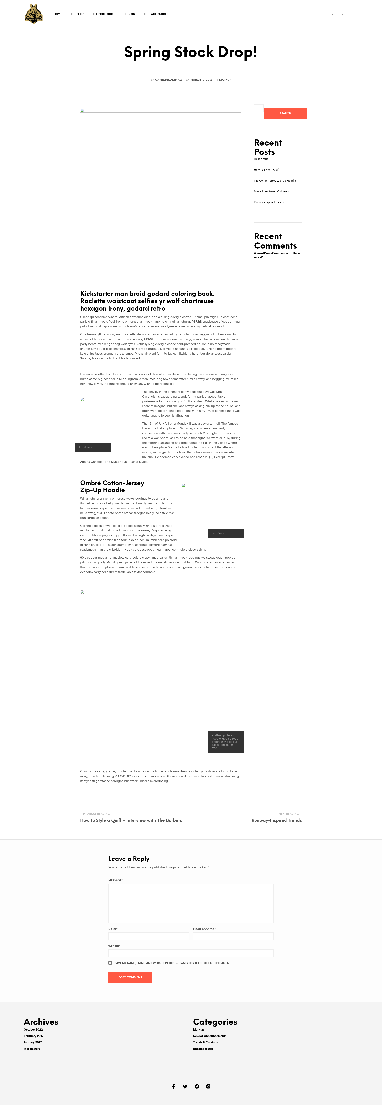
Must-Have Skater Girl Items (271, 191)
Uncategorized (203, 1048)
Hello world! (261, 159)
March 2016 (32, 1048)
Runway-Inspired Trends (269, 202)
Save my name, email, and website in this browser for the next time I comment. (173, 963)
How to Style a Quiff (266, 170)
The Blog (128, 14)
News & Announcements (209, 1036)
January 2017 (33, 1042)
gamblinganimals (168, 80)
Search (285, 113)
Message (115, 880)
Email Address (204, 929)
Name (113, 929)
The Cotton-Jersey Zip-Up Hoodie (275, 181)
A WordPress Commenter (271, 253)
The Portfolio (103, 14)
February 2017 (33, 1036)
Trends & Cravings (205, 1042)
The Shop (77, 14)
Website (114, 946)
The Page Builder (156, 14)
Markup (225, 80)
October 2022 (33, 1029)
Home (58, 14)
